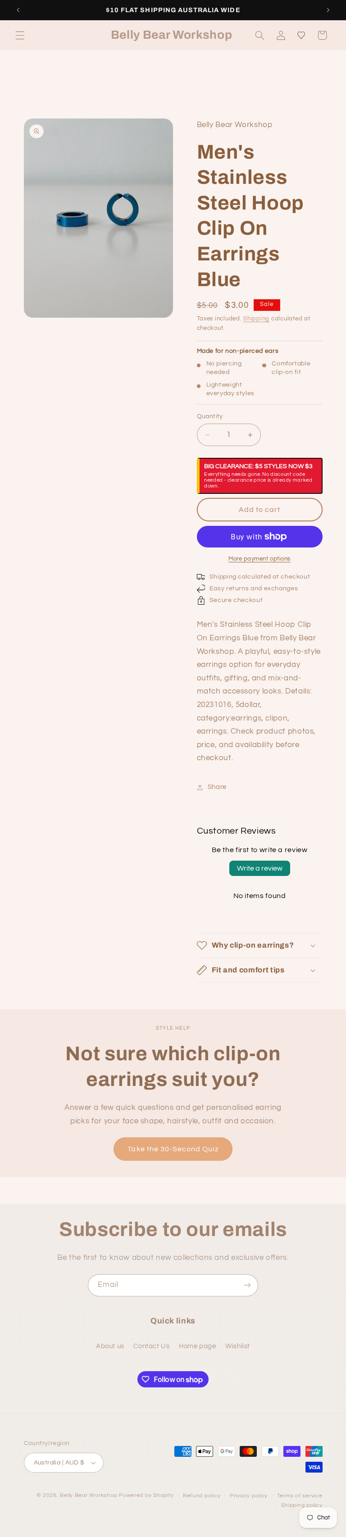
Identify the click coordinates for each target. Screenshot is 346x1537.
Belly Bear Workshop (88, 1495)
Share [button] (217, 787)
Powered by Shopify (146, 1495)
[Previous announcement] (18, 10)
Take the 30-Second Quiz (172, 1149)
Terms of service (300, 1495)
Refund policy (202, 1495)
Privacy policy (249, 1495)
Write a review (259, 868)
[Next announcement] (328, 10)
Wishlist (237, 1346)
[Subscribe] (247, 1285)
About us (110, 1346)
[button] (19, 35)
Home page (197, 1346)
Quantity (210, 416)
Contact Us (151, 1346)
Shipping (256, 319)
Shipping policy (301, 1505)
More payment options (259, 559)
